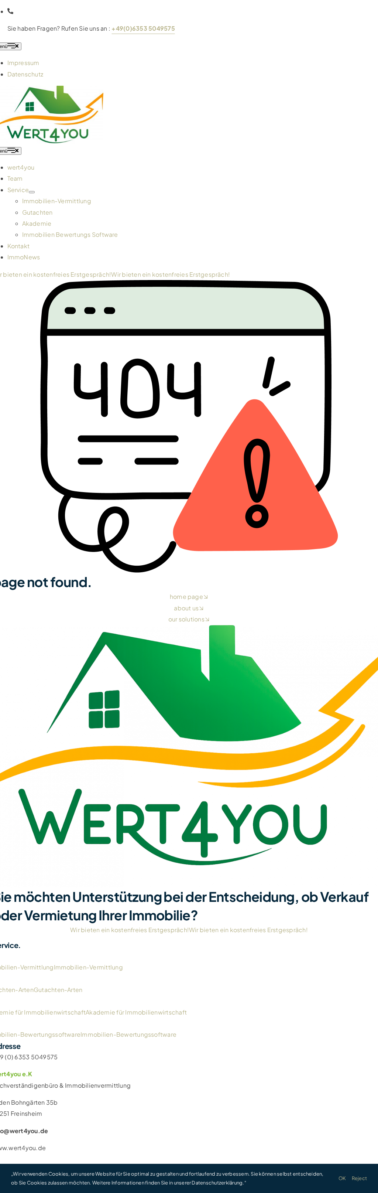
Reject (359, 1178)
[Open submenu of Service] (32, 192)
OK (342, 1178)
